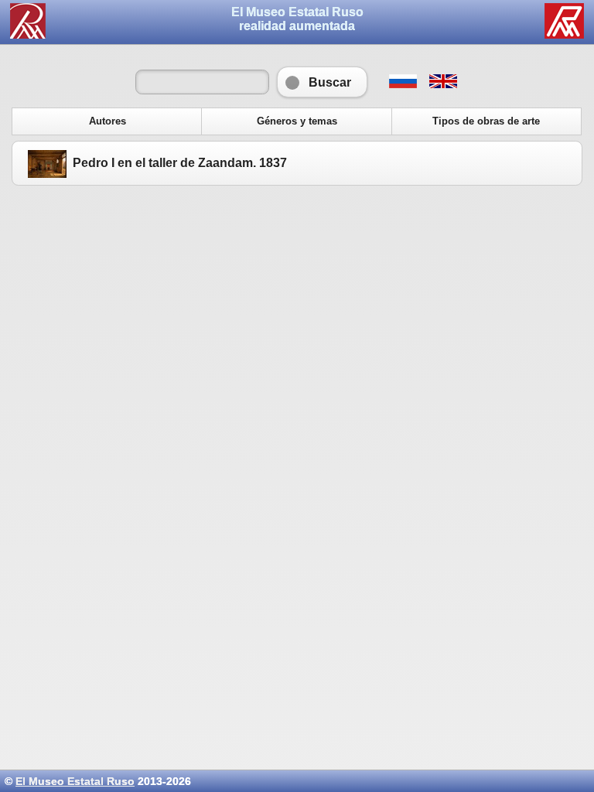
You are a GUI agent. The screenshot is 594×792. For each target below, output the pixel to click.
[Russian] (402, 84)
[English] (442, 84)
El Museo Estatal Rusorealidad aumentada (297, 18)
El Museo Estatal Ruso (75, 781)
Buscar (322, 82)
